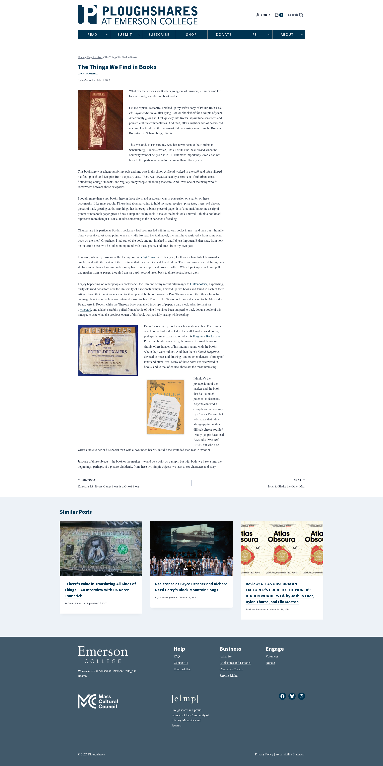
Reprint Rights (229, 675)
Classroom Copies (231, 669)
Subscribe (159, 34)
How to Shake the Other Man (286, 483)
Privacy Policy (264, 754)
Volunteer (272, 656)
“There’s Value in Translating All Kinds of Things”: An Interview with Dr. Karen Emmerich (100, 590)
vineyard (85, 309)
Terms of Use (182, 669)
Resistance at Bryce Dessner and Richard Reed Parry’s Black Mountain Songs (191, 587)
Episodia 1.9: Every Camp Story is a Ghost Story (108, 483)
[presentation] (101, 548)
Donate (224, 34)
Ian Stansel (87, 80)
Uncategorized (88, 73)
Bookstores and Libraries (235, 662)
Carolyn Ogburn (167, 597)
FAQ (177, 656)
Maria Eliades (75, 603)
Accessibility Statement (290, 754)
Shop (191, 34)
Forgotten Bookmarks (206, 336)
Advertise (226, 656)
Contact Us (181, 662)
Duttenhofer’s (198, 284)
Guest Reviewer (257, 609)
